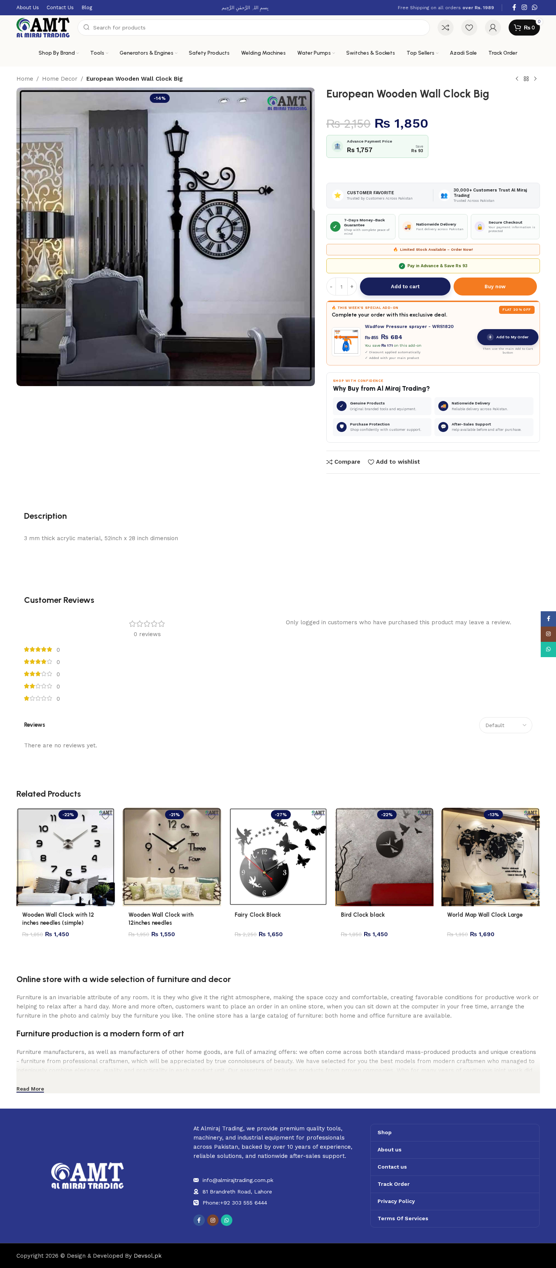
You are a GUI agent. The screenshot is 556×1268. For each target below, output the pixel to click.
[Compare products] (445, 27)
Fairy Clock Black (258, 914)
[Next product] (535, 79)
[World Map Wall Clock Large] (490, 857)
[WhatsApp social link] (534, 7)
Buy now (495, 286)
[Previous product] (517, 79)
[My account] (493, 27)
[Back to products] (526, 79)
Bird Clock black (363, 914)
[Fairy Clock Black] (278, 857)
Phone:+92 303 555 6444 (235, 1203)
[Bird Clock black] (384, 857)
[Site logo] (43, 27)
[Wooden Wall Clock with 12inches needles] (172, 857)
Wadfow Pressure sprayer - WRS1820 (409, 326)
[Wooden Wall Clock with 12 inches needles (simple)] (65, 857)
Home (24, 78)
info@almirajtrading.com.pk (238, 1180)
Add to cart (405, 286)
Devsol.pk (148, 1255)
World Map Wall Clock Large (485, 914)
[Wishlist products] (469, 27)
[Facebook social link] (514, 7)
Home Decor (60, 78)
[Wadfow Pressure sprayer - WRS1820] (346, 341)
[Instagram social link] (524, 7)
